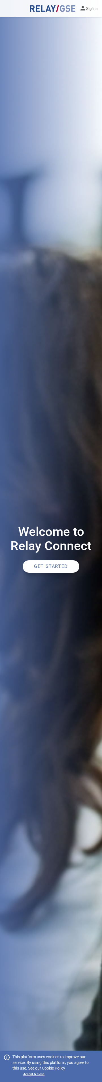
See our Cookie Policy (46, 1068)
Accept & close (33, 1074)
